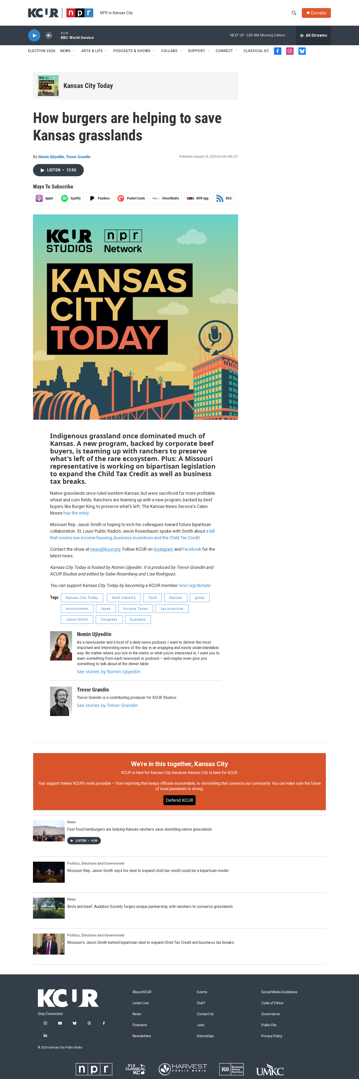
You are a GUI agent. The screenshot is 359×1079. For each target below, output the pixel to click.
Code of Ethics (272, 1003)
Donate (318, 12)
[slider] (56, 35)
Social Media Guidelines (279, 992)
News (65, 51)
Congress (109, 619)
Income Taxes (136, 609)
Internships (205, 1036)
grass (200, 598)
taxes (106, 609)
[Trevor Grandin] (61, 701)
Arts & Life (92, 51)
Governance (270, 1014)
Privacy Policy (271, 1036)
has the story (76, 513)
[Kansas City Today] (48, 85)
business (138, 619)
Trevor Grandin (78, 156)
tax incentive (172, 609)
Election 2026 (41, 51)
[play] (34, 35)
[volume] (49, 35)
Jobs (200, 1025)
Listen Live (141, 1003)
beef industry (124, 598)
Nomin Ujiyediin (51, 156)
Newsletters (142, 1036)
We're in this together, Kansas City (179, 764)
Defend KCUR (179, 800)
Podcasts (140, 1025)
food (152, 598)
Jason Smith (77, 619)
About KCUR (142, 992)
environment (77, 609)
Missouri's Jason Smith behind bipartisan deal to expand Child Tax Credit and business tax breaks (150, 942)
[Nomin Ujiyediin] (61, 646)
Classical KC (256, 51)
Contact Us (205, 1014)
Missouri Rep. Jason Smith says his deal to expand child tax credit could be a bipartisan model (148, 870)
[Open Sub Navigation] (74, 51)
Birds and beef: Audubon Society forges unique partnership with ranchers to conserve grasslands (150, 906)
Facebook (191, 549)
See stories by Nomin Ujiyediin (108, 671)
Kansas (175, 598)
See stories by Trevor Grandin (107, 705)
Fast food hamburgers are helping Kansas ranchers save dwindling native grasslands (139, 829)
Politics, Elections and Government (95, 863)
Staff (201, 1003)
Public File (268, 1025)
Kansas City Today (88, 86)
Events (202, 992)
